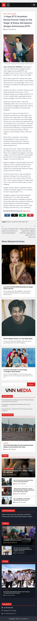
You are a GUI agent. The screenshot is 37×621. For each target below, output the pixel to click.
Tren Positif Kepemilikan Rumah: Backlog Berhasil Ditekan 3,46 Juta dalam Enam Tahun (18, 446)
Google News (26, 211)
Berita (5, 537)
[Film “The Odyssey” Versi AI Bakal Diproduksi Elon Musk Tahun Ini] (7, 500)
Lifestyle (9, 14)
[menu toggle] (8, 4)
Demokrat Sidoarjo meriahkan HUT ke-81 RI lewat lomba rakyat (17, 409)
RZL (16, 553)
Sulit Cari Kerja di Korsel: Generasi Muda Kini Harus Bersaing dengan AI (23, 480)
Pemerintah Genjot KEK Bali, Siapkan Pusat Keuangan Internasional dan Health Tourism (16, 592)
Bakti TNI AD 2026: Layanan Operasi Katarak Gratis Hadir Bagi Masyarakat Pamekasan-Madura (17, 539)
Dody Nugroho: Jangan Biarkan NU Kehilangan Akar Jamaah (16, 404)
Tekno (12, 468)
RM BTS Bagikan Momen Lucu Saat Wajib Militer (18, 339)
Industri (5, 443)
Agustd (6, 29)
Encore (8, 222)
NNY (6, 595)
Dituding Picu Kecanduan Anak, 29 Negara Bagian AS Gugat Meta (18, 471)
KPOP (4, 14)
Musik (14, 14)
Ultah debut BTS (23, 222)
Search (31, 384)
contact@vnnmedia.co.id (10, 613)
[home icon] (4, 5)
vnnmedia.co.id (24, 619)
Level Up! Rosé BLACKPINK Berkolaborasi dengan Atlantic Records (18, 288)
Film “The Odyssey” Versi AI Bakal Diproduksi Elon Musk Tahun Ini (22, 499)
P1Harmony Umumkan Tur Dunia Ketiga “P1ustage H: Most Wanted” (15, 370)
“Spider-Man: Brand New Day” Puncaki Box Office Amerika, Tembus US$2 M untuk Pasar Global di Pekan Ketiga (24, 490)
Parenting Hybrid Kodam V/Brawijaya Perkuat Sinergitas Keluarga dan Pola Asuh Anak (18, 400)
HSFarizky (7, 542)
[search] (34, 5)
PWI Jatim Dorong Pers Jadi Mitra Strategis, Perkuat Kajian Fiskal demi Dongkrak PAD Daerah (23, 549)
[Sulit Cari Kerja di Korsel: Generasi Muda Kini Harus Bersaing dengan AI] (7, 482)
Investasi (6, 589)
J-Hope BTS (14, 222)
